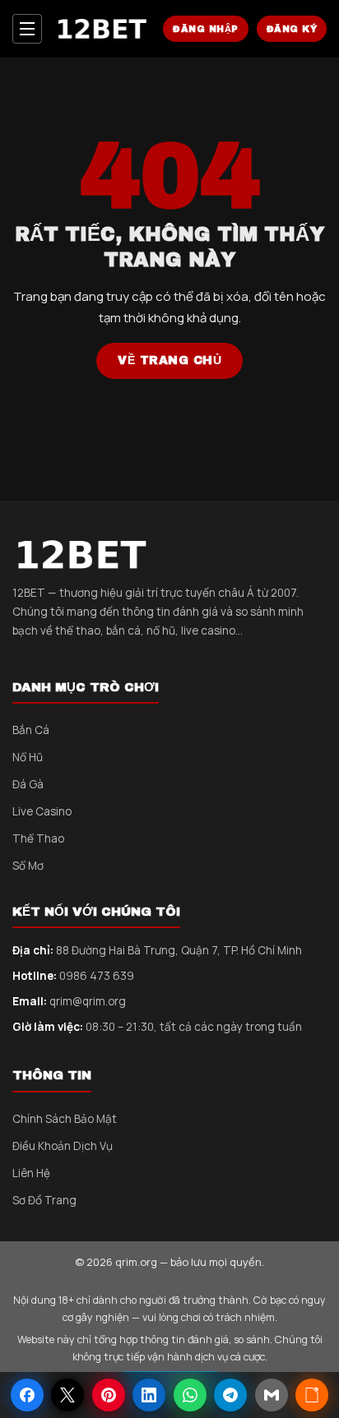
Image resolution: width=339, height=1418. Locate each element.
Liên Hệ (31, 1173)
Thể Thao (38, 838)
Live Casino (42, 811)
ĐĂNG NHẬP (206, 29)
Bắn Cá (30, 730)
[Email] (271, 1395)
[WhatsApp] (190, 1395)
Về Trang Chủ (169, 360)
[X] (67, 1395)
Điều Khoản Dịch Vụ (62, 1146)
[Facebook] (27, 1395)
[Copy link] (311, 1395)
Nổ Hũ (27, 757)
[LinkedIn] (148, 1395)
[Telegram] (230, 1395)
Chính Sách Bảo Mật (64, 1118)
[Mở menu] (27, 29)
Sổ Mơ (28, 865)
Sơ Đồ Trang (44, 1200)
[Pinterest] (108, 1395)
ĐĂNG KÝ (292, 29)
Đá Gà (28, 784)
